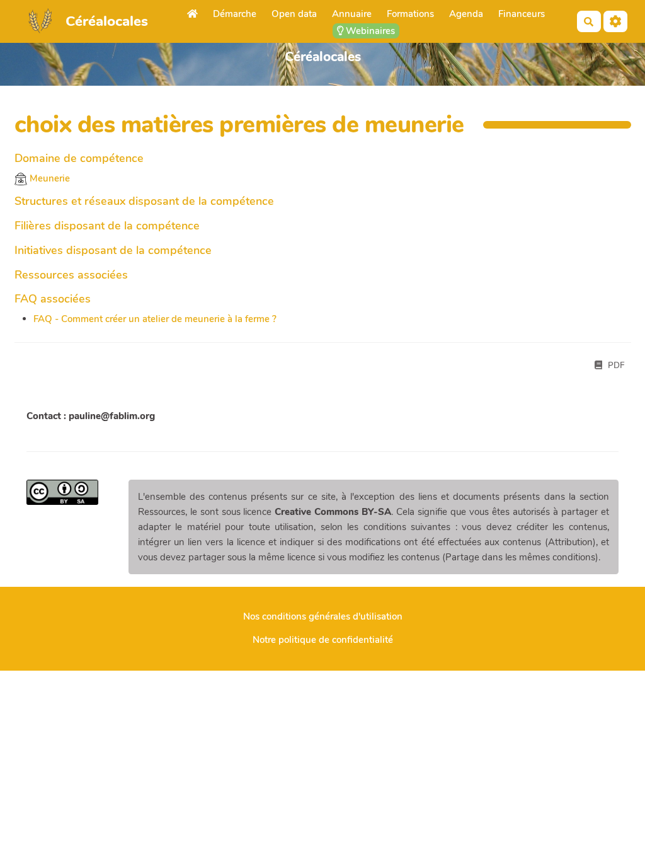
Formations (410, 14)
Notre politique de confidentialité (323, 639)
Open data (294, 14)
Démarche (234, 14)
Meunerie (48, 178)
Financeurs (521, 14)
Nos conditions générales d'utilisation (322, 616)
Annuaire (352, 14)
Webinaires (369, 31)
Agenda (466, 14)
